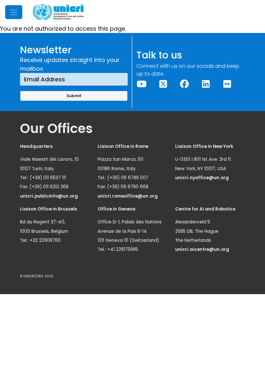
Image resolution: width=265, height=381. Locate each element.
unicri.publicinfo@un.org (49, 196)
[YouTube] (141, 84)
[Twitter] (163, 84)
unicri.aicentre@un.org (202, 249)
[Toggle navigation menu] (13, 12)
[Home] (58, 12)
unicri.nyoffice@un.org (202, 178)
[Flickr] (227, 84)
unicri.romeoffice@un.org (128, 196)
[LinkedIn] (205, 84)
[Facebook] (184, 84)
